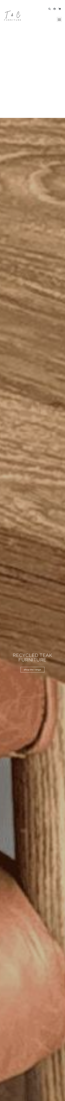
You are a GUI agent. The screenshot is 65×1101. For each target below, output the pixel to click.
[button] (59, 19)
